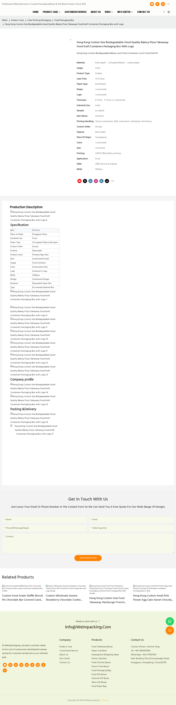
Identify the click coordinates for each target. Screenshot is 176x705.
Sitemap (105, 700)
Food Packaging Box (64, 20)
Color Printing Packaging (39, 20)
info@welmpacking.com (88, 627)
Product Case (17, 20)
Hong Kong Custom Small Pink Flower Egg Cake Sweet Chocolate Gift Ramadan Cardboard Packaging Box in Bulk (153, 598)
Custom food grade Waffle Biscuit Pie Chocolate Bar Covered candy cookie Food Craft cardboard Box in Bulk (22, 598)
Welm (5, 20)
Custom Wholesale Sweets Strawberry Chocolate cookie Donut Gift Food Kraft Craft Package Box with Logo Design (64, 598)
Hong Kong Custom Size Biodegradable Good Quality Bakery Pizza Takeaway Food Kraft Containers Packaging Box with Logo (64, 24)
